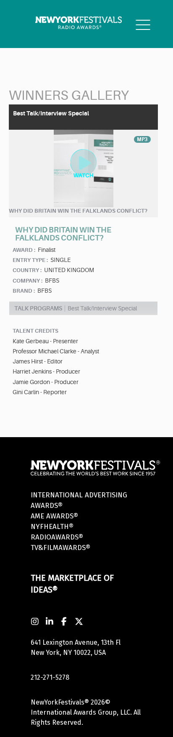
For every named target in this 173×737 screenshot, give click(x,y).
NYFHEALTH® (52, 526)
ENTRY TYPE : (30, 260)
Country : (27, 270)
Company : (27, 281)
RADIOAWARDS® (57, 537)
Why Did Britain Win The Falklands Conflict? (78, 211)
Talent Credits (35, 331)
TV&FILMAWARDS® (60, 547)
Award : (24, 250)
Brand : (24, 291)
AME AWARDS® (54, 516)
